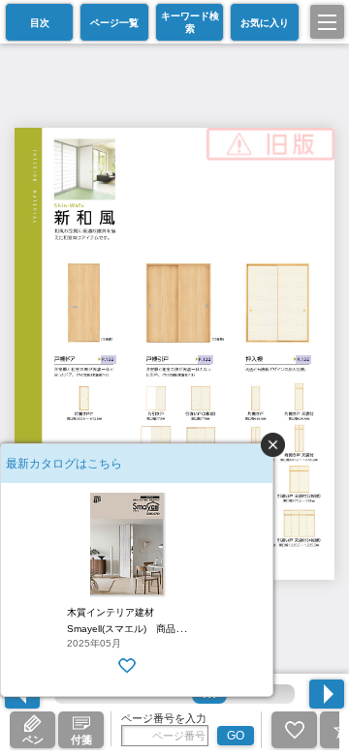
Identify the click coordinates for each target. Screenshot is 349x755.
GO (235, 735)
